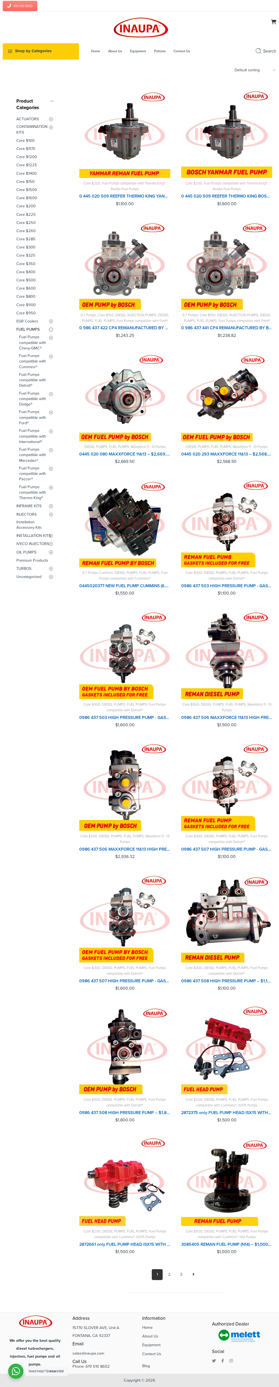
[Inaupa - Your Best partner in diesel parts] (139, 27)
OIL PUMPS (26, 552)
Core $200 (91, 183)
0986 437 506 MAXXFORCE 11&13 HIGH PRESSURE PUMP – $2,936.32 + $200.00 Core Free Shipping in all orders (124, 849)
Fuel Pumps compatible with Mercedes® (32, 455)
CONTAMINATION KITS (31, 129)
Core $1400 (26, 173)
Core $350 (25, 264)
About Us (150, 1336)
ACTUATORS (27, 119)
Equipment (151, 1345)
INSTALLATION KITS (33, 535)
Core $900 (26, 305)
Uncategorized (28, 576)
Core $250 (26, 222)
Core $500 (190, 704)
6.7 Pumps (88, 315)
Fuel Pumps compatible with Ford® (142, 321)
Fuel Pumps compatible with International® (32, 436)
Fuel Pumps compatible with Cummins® (32, 361)
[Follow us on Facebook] (223, 1361)
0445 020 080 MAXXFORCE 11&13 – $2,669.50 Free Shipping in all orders (124, 454)
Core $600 (26, 288)
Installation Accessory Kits (29, 525)
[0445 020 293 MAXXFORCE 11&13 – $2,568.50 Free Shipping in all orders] (226, 395)
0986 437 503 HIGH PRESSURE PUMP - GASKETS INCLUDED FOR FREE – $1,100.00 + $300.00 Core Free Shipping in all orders (226, 586)
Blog (146, 1366)
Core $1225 (26, 165)
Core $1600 (26, 198)
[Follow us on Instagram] (231, 1361)
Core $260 (26, 231)
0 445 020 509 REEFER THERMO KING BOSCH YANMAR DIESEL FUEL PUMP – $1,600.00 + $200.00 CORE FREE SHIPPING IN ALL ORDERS (226, 196)
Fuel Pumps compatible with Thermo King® (133, 183)
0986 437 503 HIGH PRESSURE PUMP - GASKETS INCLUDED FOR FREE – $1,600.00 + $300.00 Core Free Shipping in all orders (124, 717)
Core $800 (25, 296)
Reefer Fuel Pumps (125, 189)
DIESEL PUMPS (95, 447)
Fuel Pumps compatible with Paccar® (32, 474)
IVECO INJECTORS (32, 544)
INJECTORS (26, 514)
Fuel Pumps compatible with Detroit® (32, 380)
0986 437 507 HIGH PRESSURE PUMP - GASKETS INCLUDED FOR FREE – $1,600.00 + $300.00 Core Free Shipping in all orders (124, 981)
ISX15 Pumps (247, 1105)
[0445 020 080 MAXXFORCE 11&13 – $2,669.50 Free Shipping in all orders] (124, 395)
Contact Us (151, 1354)
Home (147, 1327)
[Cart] (273, 22)
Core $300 (194, 573)
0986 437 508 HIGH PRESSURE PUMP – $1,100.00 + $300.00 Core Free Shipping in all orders (226, 981)
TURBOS (24, 568)
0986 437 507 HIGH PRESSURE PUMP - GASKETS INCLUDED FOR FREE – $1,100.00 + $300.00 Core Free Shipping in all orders (226, 849)
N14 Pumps (247, 1237)
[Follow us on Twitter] (214, 1361)
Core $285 (25, 239)
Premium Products (32, 560)
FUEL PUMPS (105, 321)
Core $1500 (26, 189)
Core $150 (106, 315)
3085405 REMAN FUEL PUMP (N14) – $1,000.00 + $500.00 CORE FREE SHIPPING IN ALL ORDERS (226, 1244)
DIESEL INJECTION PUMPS (135, 315)
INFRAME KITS (29, 506)
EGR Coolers (27, 321)
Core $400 (25, 272)
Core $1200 (26, 157)
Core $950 (26, 313)
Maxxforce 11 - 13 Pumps (148, 447)
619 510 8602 (23, 6)
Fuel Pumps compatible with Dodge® (32, 399)
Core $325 (25, 255)
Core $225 (26, 214)
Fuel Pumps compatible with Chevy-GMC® (32, 342)
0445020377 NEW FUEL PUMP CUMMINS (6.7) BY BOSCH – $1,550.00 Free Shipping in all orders (124, 586)
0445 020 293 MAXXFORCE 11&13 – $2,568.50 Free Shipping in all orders (226, 454)
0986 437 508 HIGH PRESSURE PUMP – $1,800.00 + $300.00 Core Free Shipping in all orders (124, 1112)
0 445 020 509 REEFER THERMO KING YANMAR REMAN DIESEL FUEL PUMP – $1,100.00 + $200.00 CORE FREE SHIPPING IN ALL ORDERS (124, 196)
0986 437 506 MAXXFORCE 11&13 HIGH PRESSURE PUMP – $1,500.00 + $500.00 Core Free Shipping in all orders (226, 717)
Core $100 (25, 140)
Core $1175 (25, 148)
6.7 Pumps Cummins (97, 573)
